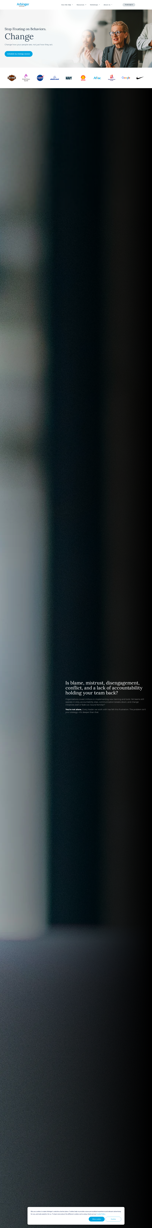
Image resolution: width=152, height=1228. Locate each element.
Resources (81, 5)
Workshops (94, 5)
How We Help (66, 5)
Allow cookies (96, 1219)
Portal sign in (129, 4)
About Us (107, 5)
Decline (113, 1219)
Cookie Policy (100, 1214)
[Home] (23, 5)
